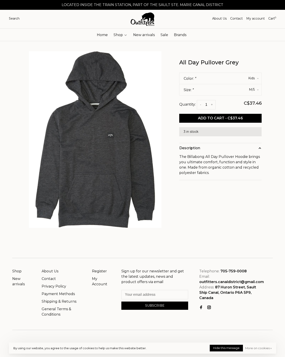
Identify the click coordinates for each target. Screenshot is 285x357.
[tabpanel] (95, 139)
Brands (180, 35)
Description (189, 148)
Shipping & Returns (59, 301)
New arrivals (144, 35)
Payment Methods (58, 294)
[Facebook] (201, 308)
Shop (119, 35)
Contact (236, 18)
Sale (164, 35)
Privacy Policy (54, 286)
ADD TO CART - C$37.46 (220, 118)
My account (255, 18)
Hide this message (226, 348)
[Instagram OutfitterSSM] (209, 308)
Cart (272, 18)
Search (14, 18)
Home (102, 35)
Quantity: (187, 104)
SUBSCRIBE (155, 306)
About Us (219, 18)
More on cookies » (258, 348)
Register (99, 271)
